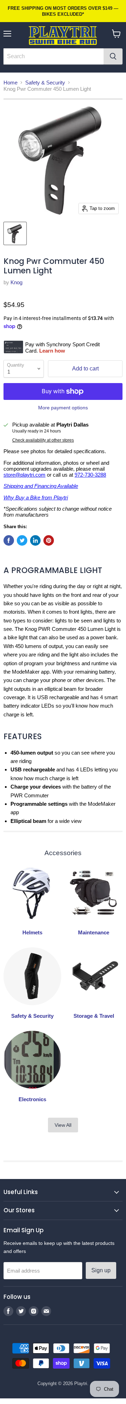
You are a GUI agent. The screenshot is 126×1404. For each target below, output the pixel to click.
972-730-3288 (90, 475)
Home (11, 83)
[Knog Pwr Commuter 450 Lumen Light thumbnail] (15, 233)
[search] (54, 56)
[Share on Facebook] (9, 540)
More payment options (63, 407)
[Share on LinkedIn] (35, 540)
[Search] (113, 56)
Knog (16, 282)
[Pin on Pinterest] (48, 540)
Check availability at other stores (43, 440)
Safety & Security (45, 83)
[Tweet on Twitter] (22, 540)
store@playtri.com (25, 475)
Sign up (101, 1270)
